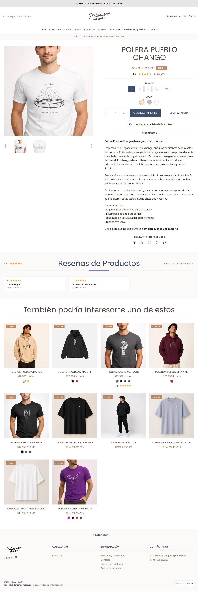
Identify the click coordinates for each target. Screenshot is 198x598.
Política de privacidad (111, 568)
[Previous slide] (6, 146)
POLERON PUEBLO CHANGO (26, 372)
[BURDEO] (76, 381)
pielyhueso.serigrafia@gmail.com (169, 555)
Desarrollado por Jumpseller (49, 584)
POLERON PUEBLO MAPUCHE (74, 372)
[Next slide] (91, 146)
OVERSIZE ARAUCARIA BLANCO (26, 508)
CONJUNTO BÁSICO (123, 442)
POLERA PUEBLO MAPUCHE (123, 372)
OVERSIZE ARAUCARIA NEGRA (75, 442)
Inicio (77, 36)
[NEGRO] (72, 381)
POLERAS (88, 36)
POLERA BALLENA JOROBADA (75, 508)
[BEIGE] (142, 102)
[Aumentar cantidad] (124, 113)
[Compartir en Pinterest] (157, 242)
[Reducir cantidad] (107, 113)
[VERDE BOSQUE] (129, 381)
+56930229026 (160, 559)
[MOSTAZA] (28, 381)
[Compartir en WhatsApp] (149, 242)
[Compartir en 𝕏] (142, 242)
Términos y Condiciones (113, 555)
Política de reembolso (112, 563)
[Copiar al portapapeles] (164, 242)
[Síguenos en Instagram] (15, 557)
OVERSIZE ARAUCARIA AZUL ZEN (172, 442)
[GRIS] (149, 102)
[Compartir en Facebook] (134, 242)
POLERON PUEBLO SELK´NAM (171, 372)
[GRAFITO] (117, 381)
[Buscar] (4, 16)
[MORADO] (68, 517)
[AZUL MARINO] (125, 381)
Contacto (57, 555)
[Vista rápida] (43, 345)
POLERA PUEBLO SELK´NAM (26, 442)
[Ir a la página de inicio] (99, 16)
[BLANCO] (156, 102)
